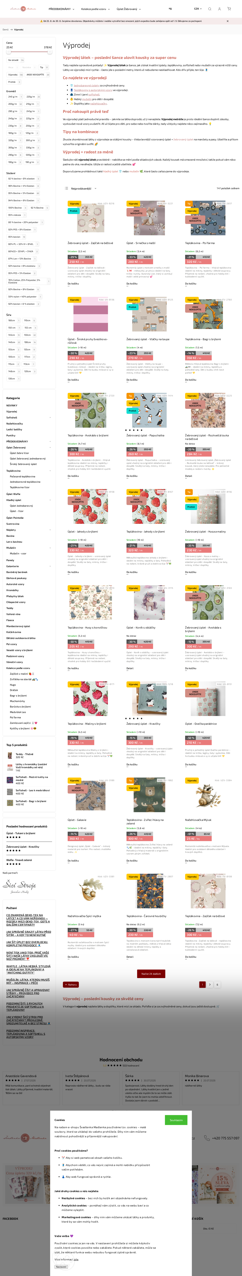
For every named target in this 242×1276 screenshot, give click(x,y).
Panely (10, 560)
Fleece (10, 620)
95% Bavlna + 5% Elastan (23, 193)
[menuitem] (61, 9)
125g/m (32, 132)
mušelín (87, 99)
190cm (30, 342)
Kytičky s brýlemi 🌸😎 (23, 728)
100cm (13, 356)
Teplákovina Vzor (20, 487)
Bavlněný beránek (17, 571)
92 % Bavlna (39, 207)
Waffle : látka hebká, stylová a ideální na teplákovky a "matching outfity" (28, 969)
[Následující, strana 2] (210, 984)
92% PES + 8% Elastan (21, 229)
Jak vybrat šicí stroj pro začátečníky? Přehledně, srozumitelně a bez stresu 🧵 (28, 1020)
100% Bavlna (17, 207)
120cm (29, 371)
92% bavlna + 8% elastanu (24, 265)
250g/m (32, 125)
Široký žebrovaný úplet (23, 463)
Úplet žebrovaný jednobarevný (28, 458)
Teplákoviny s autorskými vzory (93, 90)
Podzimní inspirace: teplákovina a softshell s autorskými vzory (25, 1034)
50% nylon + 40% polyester (24, 296)
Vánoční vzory (14, 661)
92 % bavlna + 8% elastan (23, 178)
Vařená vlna (13, 614)
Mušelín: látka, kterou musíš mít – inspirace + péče (28, 981)
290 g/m (14, 111)
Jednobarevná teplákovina (25, 481)
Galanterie (12, 566)
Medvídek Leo (18, 712)
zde (76, 1259)
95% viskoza (16, 214)
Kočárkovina (13, 631)
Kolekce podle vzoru (18, 667)
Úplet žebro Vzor (19, 452)
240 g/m (15, 96)
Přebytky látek (15, 596)
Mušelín (11, 547)
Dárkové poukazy (16, 578)
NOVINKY (11, 405)
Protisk (14, 81)
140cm (14, 342)
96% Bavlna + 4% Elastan (23, 185)
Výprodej (15, 74)
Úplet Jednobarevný (21, 505)
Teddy (9, 608)
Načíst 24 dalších (151, 973)
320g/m (14, 140)
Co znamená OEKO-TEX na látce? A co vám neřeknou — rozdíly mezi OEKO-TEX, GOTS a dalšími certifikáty (28, 919)
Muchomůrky (17, 701)
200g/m (15, 103)
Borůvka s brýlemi (20, 706)
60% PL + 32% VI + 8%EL (23, 244)
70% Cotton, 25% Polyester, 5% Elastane (28, 281)
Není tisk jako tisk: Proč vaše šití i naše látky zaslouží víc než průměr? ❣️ (27, 956)
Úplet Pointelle (15, 517)
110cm (29, 320)
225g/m (32, 118)
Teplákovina (13, 470)
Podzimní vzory (15, 656)
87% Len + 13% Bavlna (21, 258)
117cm (29, 356)
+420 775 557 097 (225, 1138)
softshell (93, 94)
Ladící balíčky (14, 429)
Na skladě (16, 60)
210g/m (32, 103)
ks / (208, 1228)
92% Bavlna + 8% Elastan (23, 289)
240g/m (15, 118)
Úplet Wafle (13, 493)
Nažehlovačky (14, 423)
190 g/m (32, 162)
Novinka (28, 67)
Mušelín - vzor (18, 553)
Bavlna (10, 535)
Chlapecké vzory (16, 601)
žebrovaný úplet (183, 139)
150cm (30, 334)
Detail (188, 475)
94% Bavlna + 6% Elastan (23, 200)
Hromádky (12, 590)
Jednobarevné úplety (86, 85)
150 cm (14, 327)
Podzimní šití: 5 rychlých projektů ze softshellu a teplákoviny (25, 1006)
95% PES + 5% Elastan (21, 273)
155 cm (30, 327)
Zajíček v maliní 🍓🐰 (22, 673)
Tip (44, 67)
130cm (13, 378)
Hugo (13, 684)
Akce (13, 67)
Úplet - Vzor (17, 510)
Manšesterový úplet (18, 626)
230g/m (14, 125)
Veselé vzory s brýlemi (19, 650)
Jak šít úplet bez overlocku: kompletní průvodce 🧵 (27, 943)
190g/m (14, 162)
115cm (13, 364)
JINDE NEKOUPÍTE (38, 74)
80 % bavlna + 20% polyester (25, 222)
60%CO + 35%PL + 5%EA (23, 251)
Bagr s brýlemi (18, 695)
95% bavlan (16, 236)
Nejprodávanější (81, 188)
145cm (13, 334)
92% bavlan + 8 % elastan (23, 303)
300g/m (14, 147)
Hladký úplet (13, 499)
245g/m (32, 111)
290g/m (14, 154)
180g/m (14, 132)
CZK (196, 8)
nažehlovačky (98, 103)
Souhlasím (176, 1120)
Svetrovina (12, 523)
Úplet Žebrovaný (16, 447)
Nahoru (72, 984)
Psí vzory (11, 644)
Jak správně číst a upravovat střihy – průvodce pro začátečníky (28, 993)
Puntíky (10, 435)
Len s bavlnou (14, 541)
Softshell (11, 417)
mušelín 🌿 (136, 171)
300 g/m (32, 140)
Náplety (11, 529)
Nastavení (61, 1267)
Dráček (14, 689)
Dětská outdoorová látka (20, 638)
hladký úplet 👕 (112, 171)
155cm (13, 349)
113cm (29, 364)
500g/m (32, 154)
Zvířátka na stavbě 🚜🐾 (24, 679)
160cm (13, 320)
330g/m (32, 147)
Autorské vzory (15, 584)
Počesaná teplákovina (22, 476)
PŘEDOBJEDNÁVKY (17, 441)
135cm (29, 349)
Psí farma (15, 717)
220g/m (33, 96)
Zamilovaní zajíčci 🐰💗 (23, 722)
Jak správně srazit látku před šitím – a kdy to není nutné (28, 933)
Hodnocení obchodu (121, 1059)
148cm (13, 371)
